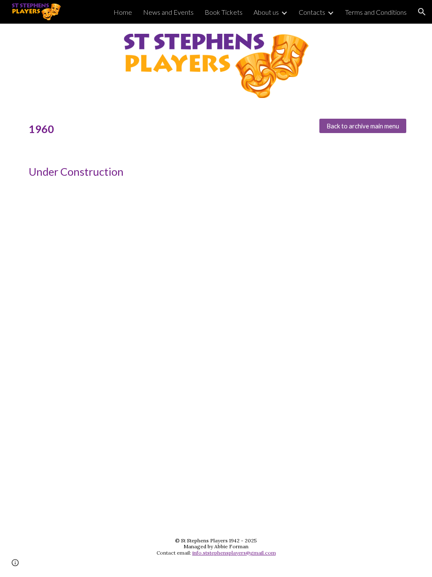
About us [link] (266, 12)
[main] (167, 129)
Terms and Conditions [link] (376, 12)
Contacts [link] (312, 12)
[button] (422, 12)
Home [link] (122, 12)
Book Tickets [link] (224, 12)
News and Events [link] (168, 12)
